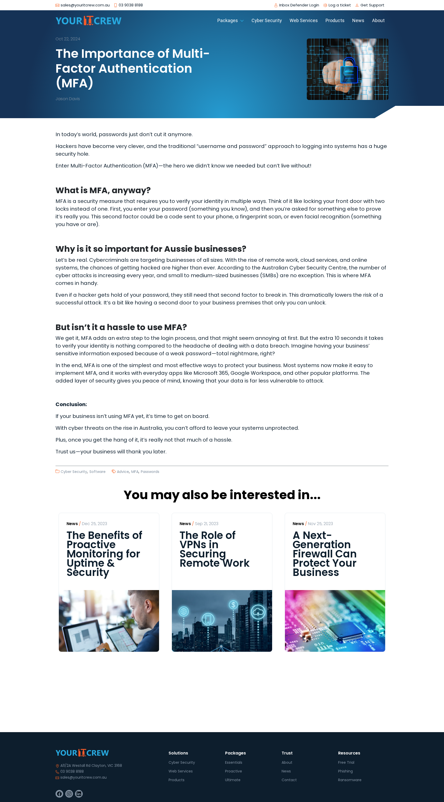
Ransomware (350, 780)
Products (176, 780)
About (287, 762)
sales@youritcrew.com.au (83, 777)
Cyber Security (182, 762)
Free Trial (346, 762)
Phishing (345, 771)
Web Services (181, 771)
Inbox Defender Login (299, 5)
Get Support (372, 5)
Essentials (233, 762)
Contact (289, 780)
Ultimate (232, 780)
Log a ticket (340, 5)
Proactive (233, 771)
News (286, 771)
